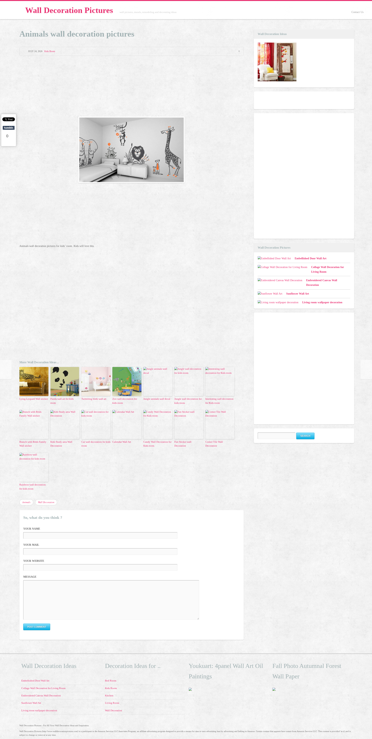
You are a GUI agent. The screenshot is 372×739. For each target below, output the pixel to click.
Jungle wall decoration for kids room (188, 400)
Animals (26, 502)
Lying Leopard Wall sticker (33, 398)
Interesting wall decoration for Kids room (219, 400)
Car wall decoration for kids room (95, 443)
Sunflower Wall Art (297, 293)
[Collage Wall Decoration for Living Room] (282, 267)
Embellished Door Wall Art (310, 258)
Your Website (33, 560)
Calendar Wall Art (121, 441)
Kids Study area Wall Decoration (61, 443)
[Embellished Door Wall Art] (277, 63)
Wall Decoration (46, 502)
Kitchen (109, 695)
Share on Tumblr (9, 128)
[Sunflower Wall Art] (270, 293)
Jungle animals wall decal (156, 398)
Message (29, 576)
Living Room (112, 703)
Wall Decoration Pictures (69, 10)
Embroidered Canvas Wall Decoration (41, 695)
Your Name (31, 528)
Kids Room (49, 51)
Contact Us (357, 12)
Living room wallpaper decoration (322, 302)
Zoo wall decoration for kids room (124, 400)
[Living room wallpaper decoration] (278, 302)
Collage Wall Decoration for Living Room (43, 688)
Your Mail (31, 544)
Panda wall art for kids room (62, 400)
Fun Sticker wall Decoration (182, 443)
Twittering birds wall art (93, 398)
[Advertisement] (131, 87)
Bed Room (110, 680)
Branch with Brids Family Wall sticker (32, 443)
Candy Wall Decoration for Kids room (157, 443)
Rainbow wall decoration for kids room (32, 486)
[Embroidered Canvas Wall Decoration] (280, 280)
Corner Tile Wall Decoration (214, 443)
